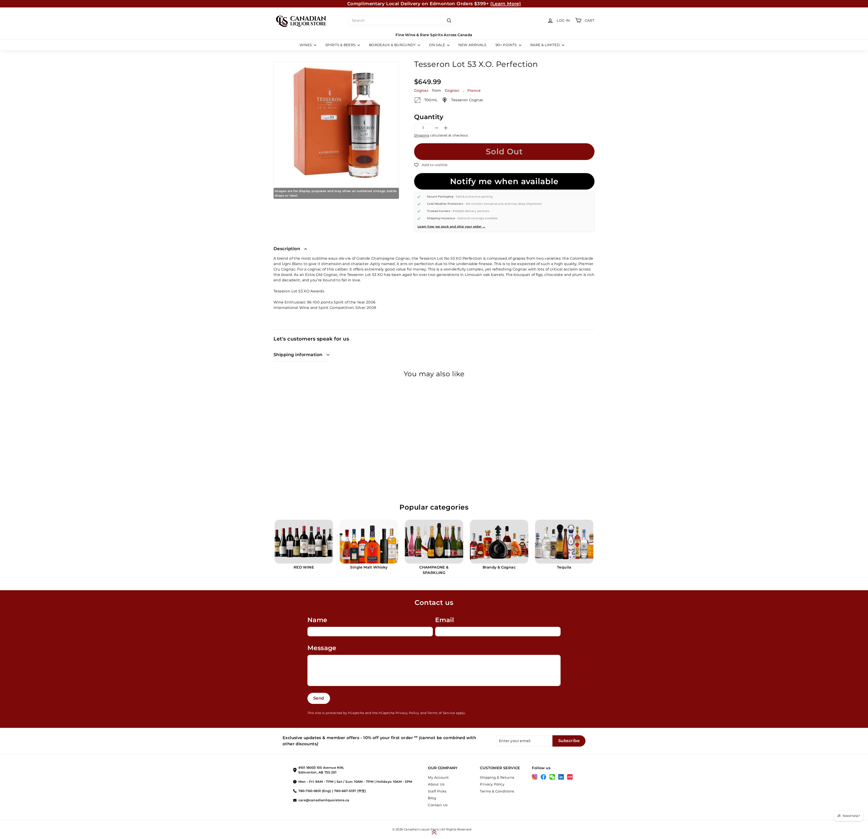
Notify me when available (504, 181)
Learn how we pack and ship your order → (451, 226)
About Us (436, 784)
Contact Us (437, 805)
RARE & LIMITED (545, 45)
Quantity (428, 117)
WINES (306, 45)
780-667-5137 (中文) (350, 791)
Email (444, 620)
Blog (432, 798)
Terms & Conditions (497, 791)
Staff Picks (437, 791)
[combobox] (401, 20)
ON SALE (437, 45)
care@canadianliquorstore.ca (323, 800)
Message (321, 648)
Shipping (421, 135)
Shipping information (298, 354)
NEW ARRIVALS (472, 45)
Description (287, 248)
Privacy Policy (407, 713)
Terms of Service (441, 713)
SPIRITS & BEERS (340, 45)
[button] (431, 165)
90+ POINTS (506, 45)
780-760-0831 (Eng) (314, 791)
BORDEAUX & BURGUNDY (393, 45)
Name (317, 620)
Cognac (421, 90)
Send (318, 698)
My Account (438, 777)
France (474, 90)
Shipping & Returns (497, 777)
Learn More (475, 3)
